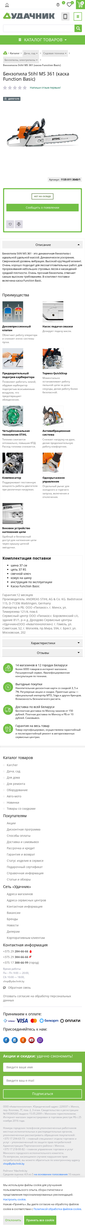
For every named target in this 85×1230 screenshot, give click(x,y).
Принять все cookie (40, 1220)
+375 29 (15, 951)
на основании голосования (51, 1174)
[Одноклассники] (23, 1040)
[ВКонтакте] (15, 1040)
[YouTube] (31, 1040)
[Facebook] (6, 1040)
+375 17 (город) (21, 962)
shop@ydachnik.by (13, 1163)
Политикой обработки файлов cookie (57, 1209)
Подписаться (42, 1093)
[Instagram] (40, 1040)
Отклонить (13, 1220)
